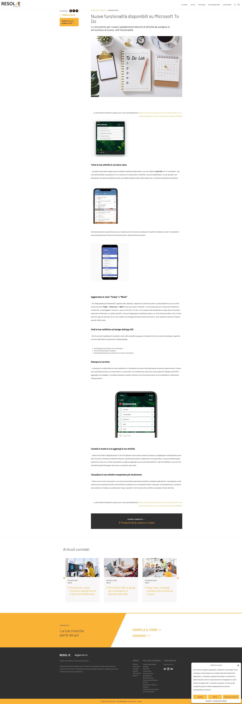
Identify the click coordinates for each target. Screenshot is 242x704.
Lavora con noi (168, 664)
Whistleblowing (148, 673)
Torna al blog (68, 15)
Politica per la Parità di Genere (150, 681)
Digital (103, 10)
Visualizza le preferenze (231, 697)
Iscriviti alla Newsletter (67, 22)
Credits (139, 701)
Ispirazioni (95, 10)
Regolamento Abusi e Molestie (150, 686)
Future (135, 669)
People (135, 664)
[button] (238, 665)
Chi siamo (184, 4)
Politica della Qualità (149, 664)
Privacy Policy (132, 701)
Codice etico (147, 671)
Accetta (200, 697)
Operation (137, 673)
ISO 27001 (146, 669)
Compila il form (145, 630)
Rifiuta (215, 697)
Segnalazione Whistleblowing (148, 677)
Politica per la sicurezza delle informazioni (150, 690)
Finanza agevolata (214, 4)
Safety (135, 676)
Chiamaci (140, 635)
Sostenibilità (227, 4)
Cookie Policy (209, 700)
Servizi (193, 4)
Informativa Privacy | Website (220, 700)
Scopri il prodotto (135, 519)
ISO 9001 (145, 666)
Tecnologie (201, 4)
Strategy (136, 666)
